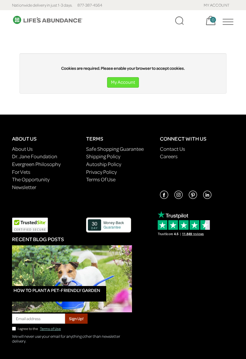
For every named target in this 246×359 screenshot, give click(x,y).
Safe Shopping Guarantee (115, 149)
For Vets (21, 172)
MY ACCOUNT (217, 5)
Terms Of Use (101, 179)
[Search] (179, 20)
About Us (22, 149)
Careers (169, 156)
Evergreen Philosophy (36, 164)
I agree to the (39, 328)
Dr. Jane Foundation (34, 156)
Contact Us (172, 149)
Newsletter (24, 187)
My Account (123, 82)
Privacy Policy (101, 172)
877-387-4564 (89, 5)
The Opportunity (31, 179)
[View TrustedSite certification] (30, 224)
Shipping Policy (103, 156)
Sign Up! (76, 318)
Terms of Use (50, 328)
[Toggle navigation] (226, 20)
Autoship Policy (103, 164)
